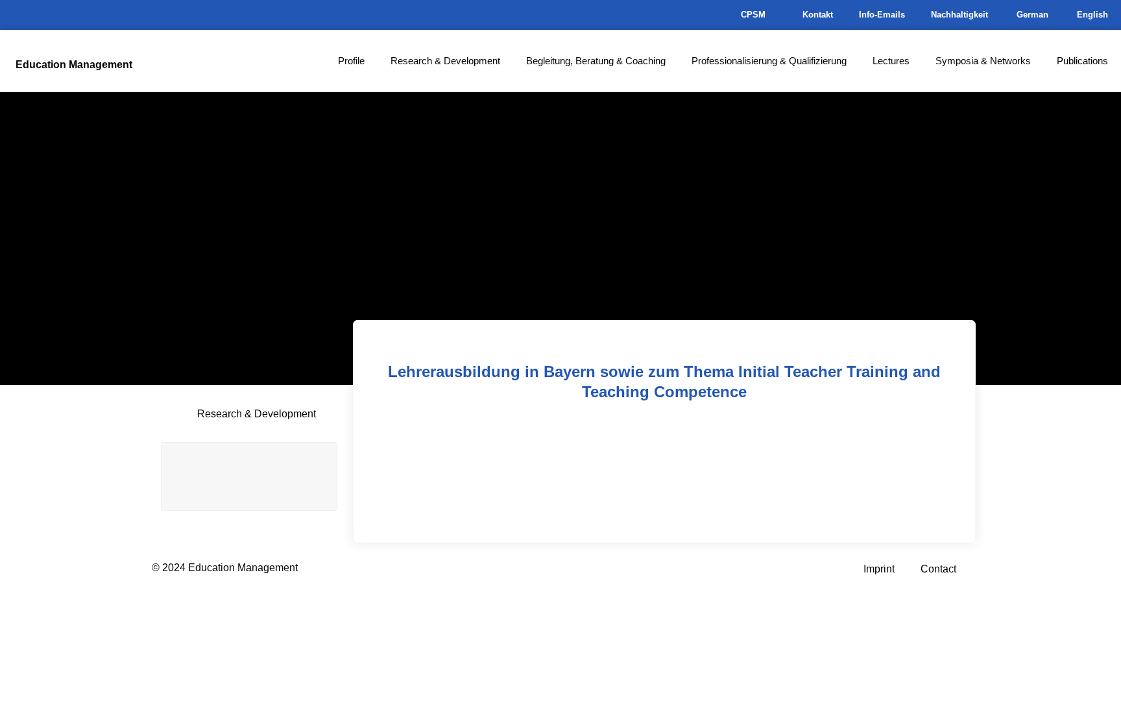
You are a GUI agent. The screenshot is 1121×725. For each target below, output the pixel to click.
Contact (938, 568)
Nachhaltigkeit (959, 14)
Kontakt (817, 14)
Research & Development (445, 60)
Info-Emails (882, 14)
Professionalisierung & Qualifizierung (769, 60)
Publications (1082, 60)
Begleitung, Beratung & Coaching (596, 60)
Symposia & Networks (983, 60)
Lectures (891, 60)
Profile (351, 60)
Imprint (879, 568)
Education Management (74, 64)
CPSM (753, 14)
